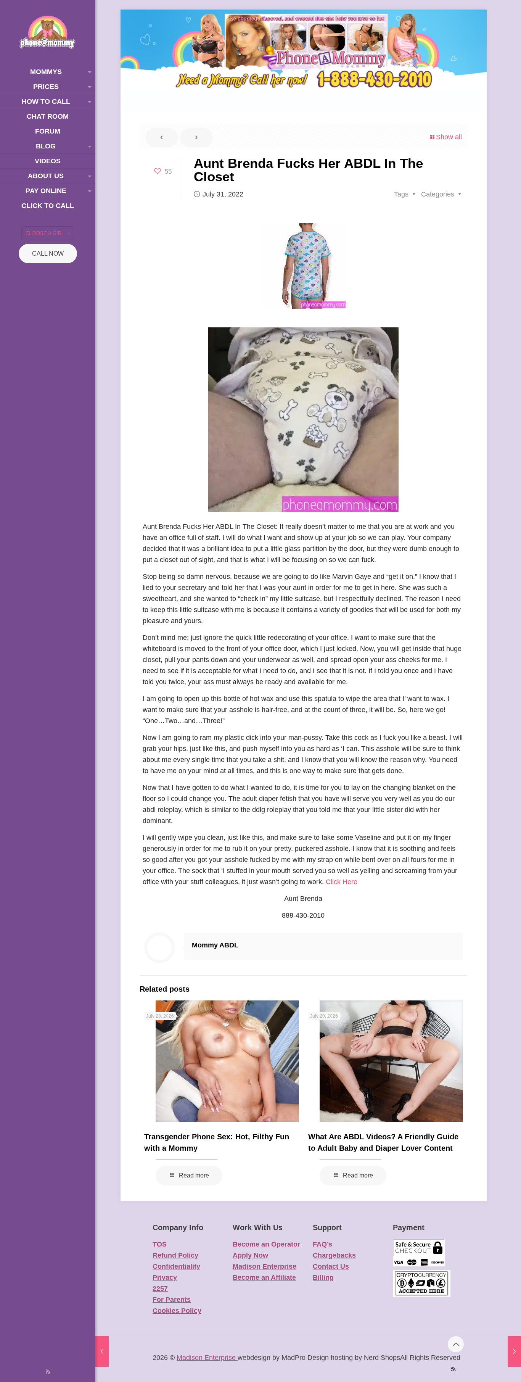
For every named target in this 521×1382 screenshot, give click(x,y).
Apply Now (250, 1255)
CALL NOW (48, 253)
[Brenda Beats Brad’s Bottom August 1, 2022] (514, 1351)
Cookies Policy (177, 1310)
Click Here (341, 882)
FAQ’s (322, 1244)
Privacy (165, 1277)
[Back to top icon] (456, 1344)
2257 (160, 1288)
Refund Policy (175, 1255)
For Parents (172, 1299)
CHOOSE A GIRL (45, 233)
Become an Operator (266, 1244)
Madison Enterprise (264, 1266)
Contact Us (331, 1266)
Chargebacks (334, 1255)
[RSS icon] (48, 1371)
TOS (160, 1244)
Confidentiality (176, 1266)
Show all (449, 137)
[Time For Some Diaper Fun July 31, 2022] (102, 1351)
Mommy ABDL (215, 945)
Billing (323, 1277)
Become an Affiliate (264, 1277)
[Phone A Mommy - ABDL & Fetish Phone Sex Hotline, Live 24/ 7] (47, 32)
